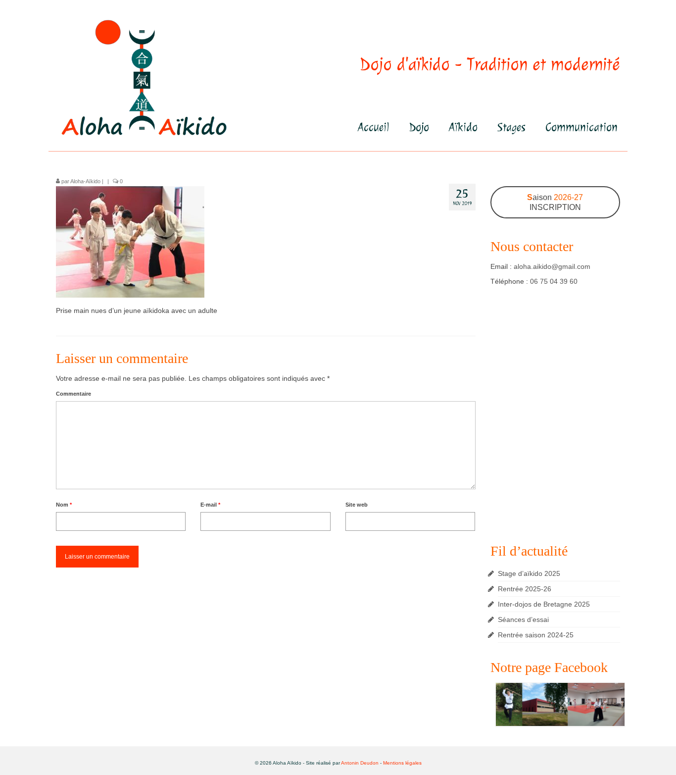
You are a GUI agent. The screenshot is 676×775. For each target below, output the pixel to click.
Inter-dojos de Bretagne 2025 (544, 604)
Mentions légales (402, 763)
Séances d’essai (523, 619)
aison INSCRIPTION (555, 202)
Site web (356, 505)
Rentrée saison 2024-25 (536, 635)
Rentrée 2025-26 (524, 589)
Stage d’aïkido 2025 (529, 573)
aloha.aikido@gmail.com (552, 266)
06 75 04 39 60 (554, 281)
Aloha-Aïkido (85, 181)
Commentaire (73, 394)
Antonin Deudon (360, 763)
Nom (64, 505)
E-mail (210, 505)
